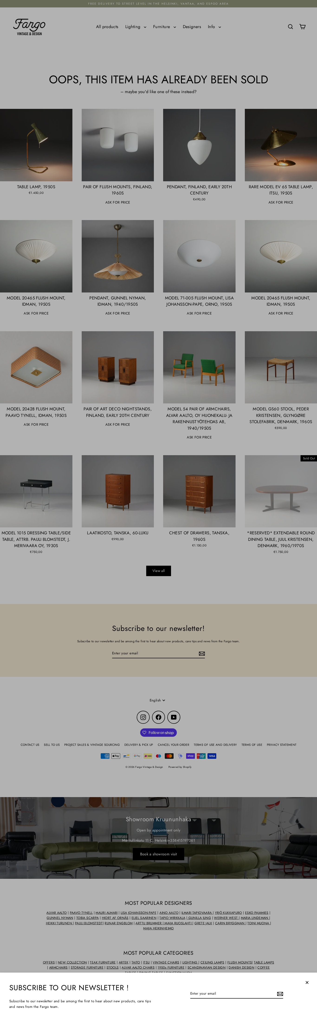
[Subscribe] (279, 994)
